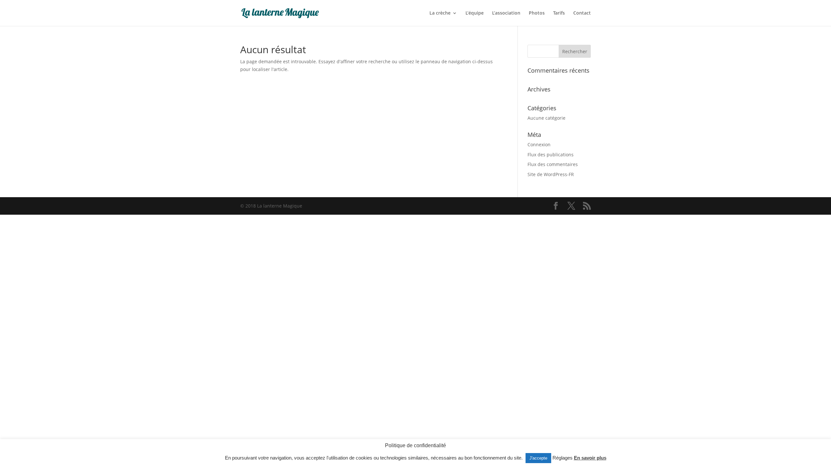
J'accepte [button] (538, 458)
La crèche (440, 13)
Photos (537, 13)
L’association (506, 13)
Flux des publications (550, 154)
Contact (582, 13)
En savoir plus (590, 458)
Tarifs (559, 13)
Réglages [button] (562, 458)
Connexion (539, 144)
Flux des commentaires (552, 164)
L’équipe (474, 13)
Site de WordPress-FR (550, 174)
